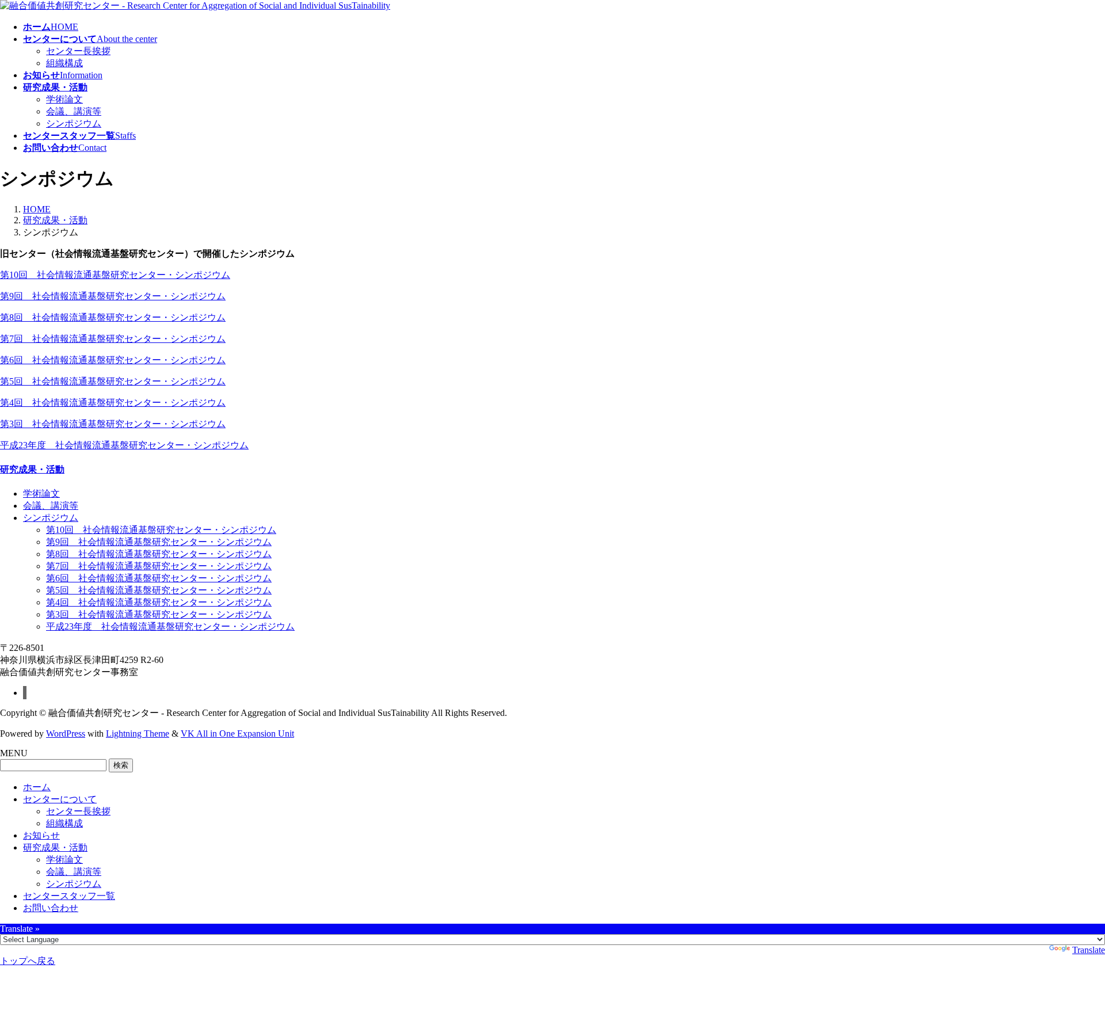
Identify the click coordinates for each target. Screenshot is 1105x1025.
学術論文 (64, 99)
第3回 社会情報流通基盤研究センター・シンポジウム (113, 424)
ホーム (37, 787)
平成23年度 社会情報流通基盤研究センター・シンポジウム (124, 445)
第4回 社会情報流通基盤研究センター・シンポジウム (113, 402)
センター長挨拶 (78, 51)
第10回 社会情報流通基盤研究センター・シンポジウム (115, 275)
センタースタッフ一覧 (69, 896)
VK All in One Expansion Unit (237, 733)
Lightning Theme (137, 733)
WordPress (65, 733)
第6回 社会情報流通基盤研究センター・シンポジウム (113, 360)
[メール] (24, 692)
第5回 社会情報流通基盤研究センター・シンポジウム (113, 381)
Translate (1088, 950)
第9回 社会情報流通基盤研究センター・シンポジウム (113, 296)
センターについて (60, 799)
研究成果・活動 (32, 469)
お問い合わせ (50, 908)
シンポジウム (73, 123)
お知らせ (41, 835)
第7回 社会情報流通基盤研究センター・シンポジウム (113, 339)
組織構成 (64, 63)
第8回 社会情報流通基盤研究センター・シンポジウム (113, 317)
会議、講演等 (73, 111)
